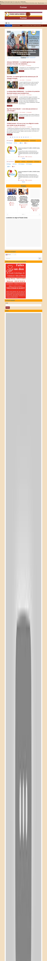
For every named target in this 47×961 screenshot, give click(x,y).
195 (23, 137)
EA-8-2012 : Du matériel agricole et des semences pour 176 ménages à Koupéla (22, 77)
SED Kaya (23, 161)
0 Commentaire (28, 65)
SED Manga (9, 164)
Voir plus (23, 158)
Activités (23, 65)
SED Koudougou (30, 161)
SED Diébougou (9, 143)
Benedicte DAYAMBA (12, 204)
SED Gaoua (18, 161)
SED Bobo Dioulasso (24, 140)
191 (14, 137)
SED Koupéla (37, 161)
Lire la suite (21, 88)
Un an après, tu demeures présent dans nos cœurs (33, 25)
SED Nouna (15, 164)
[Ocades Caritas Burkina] (23, 14)
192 (17, 137)
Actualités (23, 94)
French (9, 254)
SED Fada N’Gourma (10, 161)
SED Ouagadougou (10, 140)
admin (11, 65)
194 (21, 137)
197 (28, 137)
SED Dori (15, 143)
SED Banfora (17, 140)
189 (10, 137)
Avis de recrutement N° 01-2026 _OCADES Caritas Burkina (13, 25)
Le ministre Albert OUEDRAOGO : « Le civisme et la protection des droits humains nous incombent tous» (23, 92)
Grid (22, 143)
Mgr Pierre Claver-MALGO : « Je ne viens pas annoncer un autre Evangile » (22, 110)
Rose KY (35, 203)
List (26, 143)
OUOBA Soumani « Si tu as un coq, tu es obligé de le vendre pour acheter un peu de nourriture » (22, 124)
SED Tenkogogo (29, 164)
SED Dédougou (33, 140)
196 (25, 137)
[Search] (39, 258)
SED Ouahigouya (21, 164)
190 (12, 137)
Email (7, 303)
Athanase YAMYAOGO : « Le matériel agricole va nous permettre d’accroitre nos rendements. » (21, 63)
